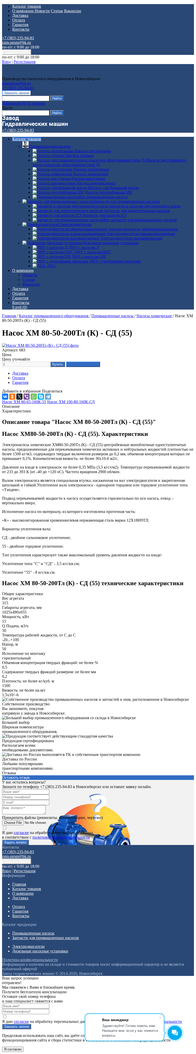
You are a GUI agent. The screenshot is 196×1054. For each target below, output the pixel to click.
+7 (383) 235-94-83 (18, 38)
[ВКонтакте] (5, 397)
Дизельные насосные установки (110, 243)
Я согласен (12, 1049)
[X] (19, 397)
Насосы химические (155, 316)
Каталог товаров (26, 6)
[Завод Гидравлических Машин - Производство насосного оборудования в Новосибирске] (35, 74)
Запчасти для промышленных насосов (126, 201)
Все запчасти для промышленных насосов (140, 220)
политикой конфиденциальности (61, 837)
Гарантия (20, 24)
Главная (9, 316)
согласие (21, 832)
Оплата (18, 20)
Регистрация (24, 61)
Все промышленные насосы (103, 197)
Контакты (20, 29)
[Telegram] (48, 397)
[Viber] (26, 397)
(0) (19, 307)
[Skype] (41, 397)
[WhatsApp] (34, 397)
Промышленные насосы (50, 146)
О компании (23, 11)
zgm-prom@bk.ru (16, 42)
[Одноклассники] (12, 397)
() (14, 103)
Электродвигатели (75, 224)
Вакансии (72, 11)
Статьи (57, 11)
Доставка (20, 15)
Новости (42, 11)
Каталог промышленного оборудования (54, 316)
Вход (6, 61)
